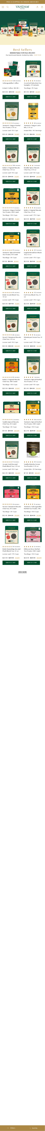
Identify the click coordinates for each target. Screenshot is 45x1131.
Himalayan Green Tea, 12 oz (33, 338)
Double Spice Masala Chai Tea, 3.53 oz (31, 169)
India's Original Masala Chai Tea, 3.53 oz (11, 169)
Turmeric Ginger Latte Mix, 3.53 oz (32, 127)
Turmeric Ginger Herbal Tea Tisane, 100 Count (11, 211)
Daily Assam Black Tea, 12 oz (11, 296)
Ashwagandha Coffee (11, 83)
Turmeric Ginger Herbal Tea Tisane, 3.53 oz (11, 127)
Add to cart (11, 97)
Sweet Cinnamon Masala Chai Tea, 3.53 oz (12, 338)
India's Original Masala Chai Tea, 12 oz (32, 211)
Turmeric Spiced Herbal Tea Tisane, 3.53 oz (33, 381)
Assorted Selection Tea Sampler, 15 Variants (32, 84)
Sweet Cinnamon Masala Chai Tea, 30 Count (12, 508)
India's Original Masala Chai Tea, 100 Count (11, 381)
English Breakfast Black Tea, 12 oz (33, 254)
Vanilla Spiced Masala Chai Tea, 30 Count (11, 423)
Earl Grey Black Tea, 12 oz (32, 296)
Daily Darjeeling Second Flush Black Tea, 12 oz (11, 550)
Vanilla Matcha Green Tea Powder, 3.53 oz (32, 465)
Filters (12, 1128)
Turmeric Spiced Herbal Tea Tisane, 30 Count (11, 254)
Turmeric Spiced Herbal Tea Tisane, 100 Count (33, 423)
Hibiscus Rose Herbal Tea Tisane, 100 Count (32, 550)
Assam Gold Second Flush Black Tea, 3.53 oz (11, 465)
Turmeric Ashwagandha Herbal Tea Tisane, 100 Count (33, 508)
